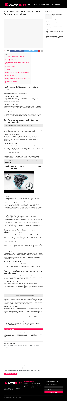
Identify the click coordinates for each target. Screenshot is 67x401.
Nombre (5, 361)
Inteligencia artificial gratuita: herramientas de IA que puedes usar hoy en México (54, 37)
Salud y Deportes (32, 387)
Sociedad (30, 4)
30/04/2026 (33, 336)
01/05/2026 (19, 336)
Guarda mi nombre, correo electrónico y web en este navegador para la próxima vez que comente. (22, 370)
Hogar (35, 4)
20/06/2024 (13, 17)
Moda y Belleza (41, 4)
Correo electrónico (7, 365)
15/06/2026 (54, 19)
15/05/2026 (48, 34)
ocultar (11, 54)
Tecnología (57, 4)
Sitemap (58, 0)
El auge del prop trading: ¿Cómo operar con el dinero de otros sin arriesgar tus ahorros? (57, 16)
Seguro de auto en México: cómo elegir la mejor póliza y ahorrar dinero (36, 334)
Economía (26, 383)
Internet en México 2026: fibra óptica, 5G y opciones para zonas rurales (54, 32)
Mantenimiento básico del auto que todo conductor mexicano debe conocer (22, 334)
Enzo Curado (7, 17)
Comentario (6, 347)
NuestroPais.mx (8, 397)
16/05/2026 (48, 29)
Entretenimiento (27, 385)
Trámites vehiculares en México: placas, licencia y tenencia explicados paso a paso (9, 334)
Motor (47, 4)
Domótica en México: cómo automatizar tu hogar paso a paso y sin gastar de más (54, 22)
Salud (52, 4)
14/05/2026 (48, 39)
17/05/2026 (48, 24)
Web (25, 365)
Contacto (61, 0)
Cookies (55, 0)
